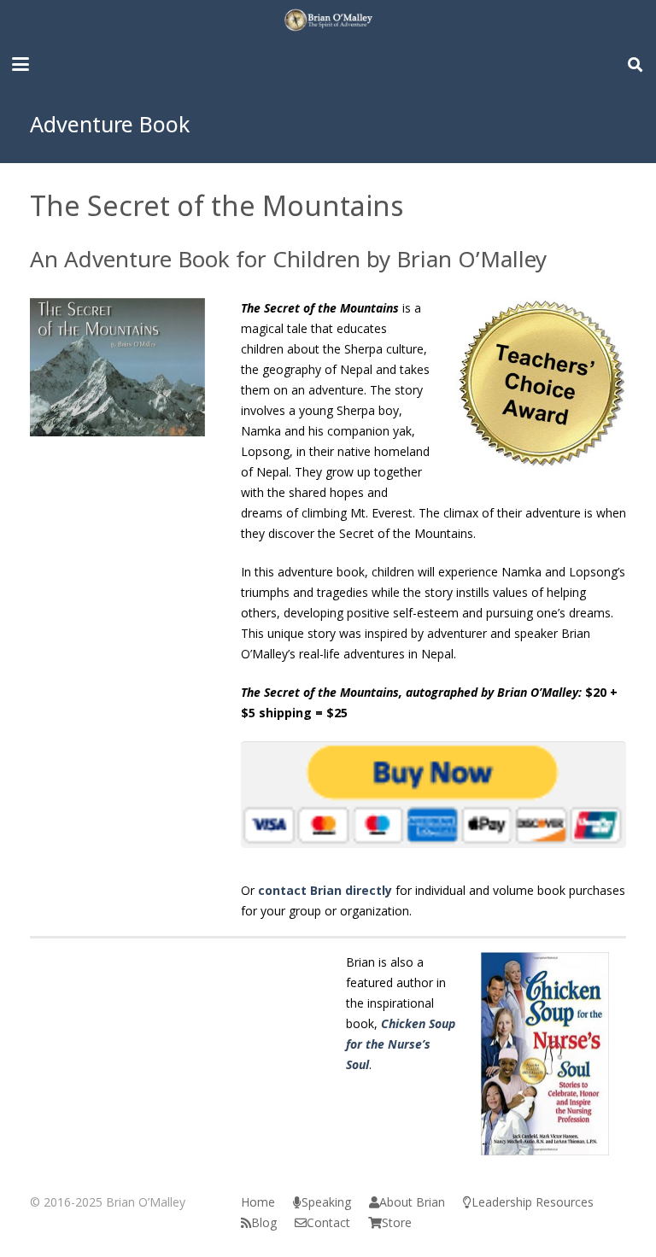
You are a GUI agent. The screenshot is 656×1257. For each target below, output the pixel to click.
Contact (328, 1222)
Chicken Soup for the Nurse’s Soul (400, 1044)
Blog (264, 1222)
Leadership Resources (533, 1202)
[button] (20, 64)
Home (258, 1202)
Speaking (326, 1202)
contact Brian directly (325, 890)
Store (397, 1222)
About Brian (412, 1202)
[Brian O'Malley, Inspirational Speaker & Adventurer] (328, 21)
